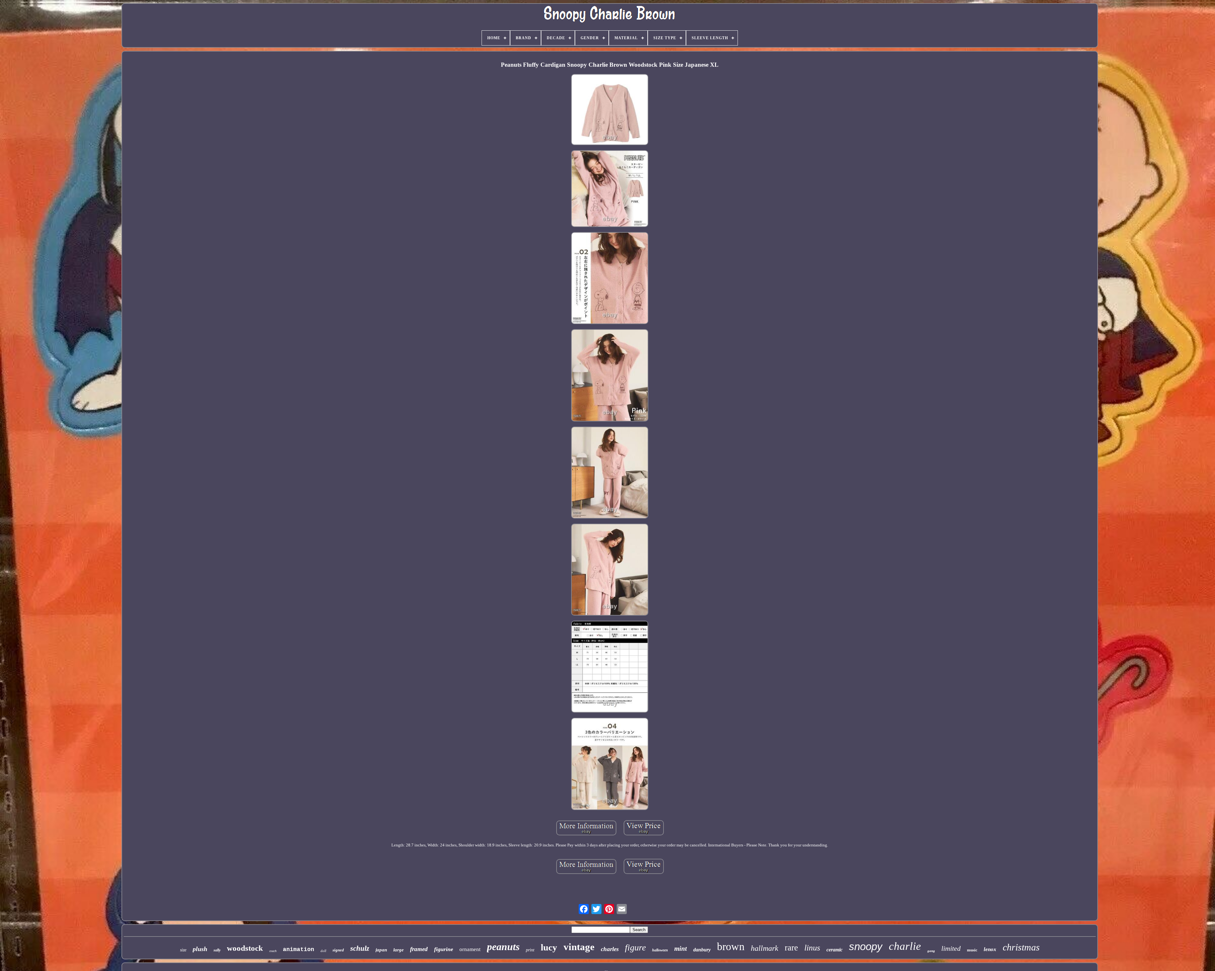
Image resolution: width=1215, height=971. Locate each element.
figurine (443, 949)
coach (273, 951)
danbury (702, 949)
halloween (660, 950)
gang (931, 951)
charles (610, 949)
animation (298, 949)
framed (419, 949)
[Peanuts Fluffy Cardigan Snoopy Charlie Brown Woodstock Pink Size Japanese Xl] (610, 110)
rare (791, 947)
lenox (990, 949)
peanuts (503, 946)
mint (680, 948)
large (398, 949)
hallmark (764, 948)
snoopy (865, 946)
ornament (470, 949)
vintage (579, 946)
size (183, 950)
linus (812, 947)
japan (381, 949)
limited (951, 948)
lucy (549, 947)
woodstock (245, 948)
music (972, 950)
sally (217, 950)
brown (731, 946)
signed (338, 950)
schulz (359, 948)
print (530, 950)
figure (635, 947)
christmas (1021, 947)
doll (323, 951)
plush (200, 948)
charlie (905, 946)
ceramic (834, 949)
